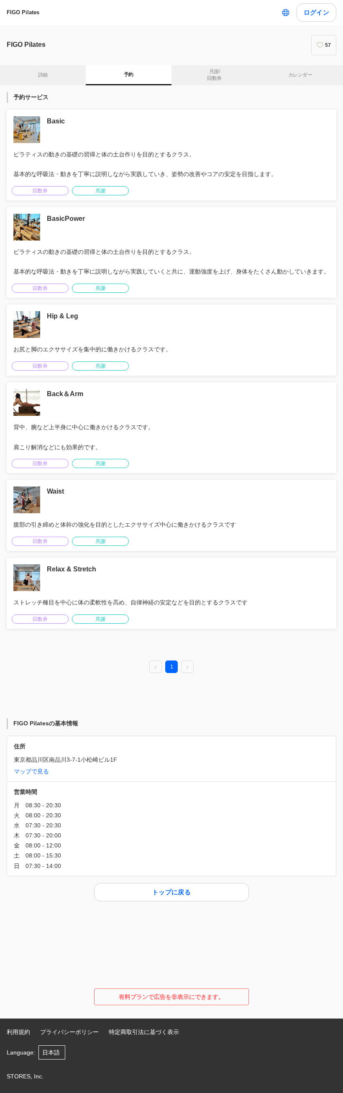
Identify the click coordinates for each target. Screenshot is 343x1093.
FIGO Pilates (23, 12)
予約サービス (31, 97)
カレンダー (300, 75)
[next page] (187, 667)
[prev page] (155, 667)
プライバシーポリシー (69, 1032)
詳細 (43, 75)
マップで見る (31, 771)
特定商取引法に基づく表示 (144, 1032)
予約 (128, 74)
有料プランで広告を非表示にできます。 (171, 996)
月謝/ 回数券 (214, 75)
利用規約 (18, 1032)
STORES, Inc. (25, 1076)
